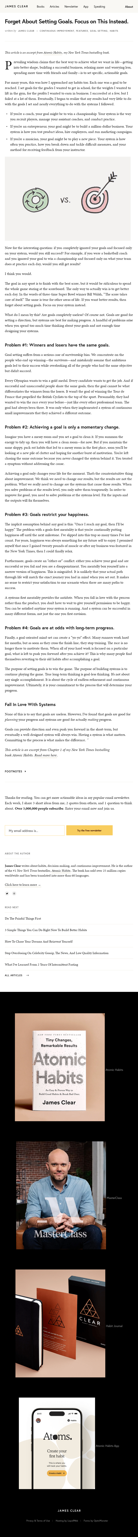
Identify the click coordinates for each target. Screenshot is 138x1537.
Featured (82, 31)
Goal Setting (99, 31)
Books (40, 6)
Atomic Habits (52, 52)
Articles (54, 6)
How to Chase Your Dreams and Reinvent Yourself (38, 941)
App (85, 6)
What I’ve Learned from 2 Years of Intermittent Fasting (41, 964)
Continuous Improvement (57, 31)
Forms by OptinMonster (96, 1520)
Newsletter (71, 6)
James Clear (26, 31)
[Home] (16, 6)
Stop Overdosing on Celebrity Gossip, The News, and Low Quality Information (57, 953)
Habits (114, 31)
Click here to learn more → (23, 884)
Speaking (99, 6)
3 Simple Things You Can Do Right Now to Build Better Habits (46, 930)
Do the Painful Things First (23, 918)
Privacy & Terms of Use (38, 1520)
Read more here (45, 755)
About (129, 6)
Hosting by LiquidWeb (67, 1520)
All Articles (14, 975)
